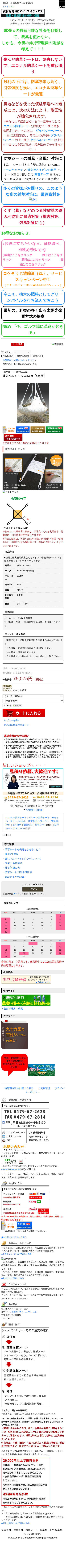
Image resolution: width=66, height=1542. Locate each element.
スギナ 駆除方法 (13, 863)
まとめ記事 (25, 23)
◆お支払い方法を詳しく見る (13, 1237)
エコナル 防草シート (16, 817)
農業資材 (28, 824)
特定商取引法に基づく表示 (19, 1088)
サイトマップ (8, 6)
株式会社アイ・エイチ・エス (24, 1312)
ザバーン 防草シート (39, 817)
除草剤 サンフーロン (38, 821)
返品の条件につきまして (16, 725)
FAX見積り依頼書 (33, 809)
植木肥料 (16, 824)
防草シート (40, 824)
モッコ (31, 360)
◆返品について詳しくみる (12, 1278)
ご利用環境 (44, 1088)
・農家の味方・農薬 (12, 1008)
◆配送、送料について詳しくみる (15, 1523)
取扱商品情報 (38, 23)
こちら (16, 894)
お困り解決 (50, 23)
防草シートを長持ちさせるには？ (23, 849)
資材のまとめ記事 (14, 877)
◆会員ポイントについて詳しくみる (16, 1254)
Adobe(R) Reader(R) (10, 1169)
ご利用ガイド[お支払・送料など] (31, 20)
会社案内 (15, 23)
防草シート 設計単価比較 (18, 872)
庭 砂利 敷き (11, 854)
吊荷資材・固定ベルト (14, 360)
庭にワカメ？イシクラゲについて (23, 858)
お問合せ (51, 20)
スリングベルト (18, 821)
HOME (13, 20)
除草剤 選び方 (12, 867)
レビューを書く (12, 720)
